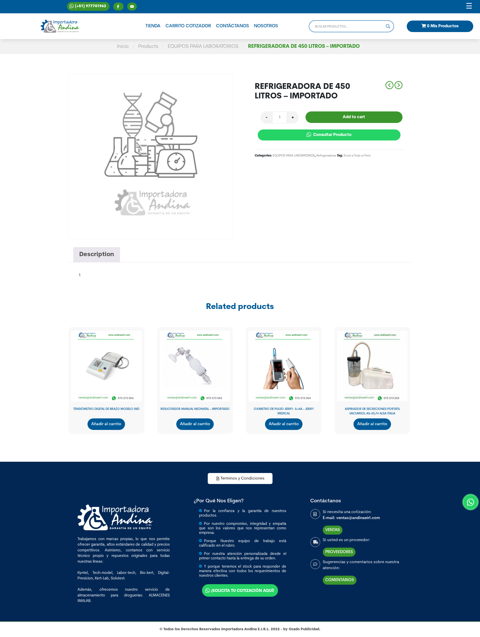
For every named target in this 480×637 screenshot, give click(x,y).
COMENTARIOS (339, 580)
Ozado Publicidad (304, 629)
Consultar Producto (332, 135)
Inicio (123, 46)
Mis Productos (442, 26)
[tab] (96, 254)
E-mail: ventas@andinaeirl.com (351, 518)
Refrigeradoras (326, 155)
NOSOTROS (266, 26)
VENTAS (332, 530)
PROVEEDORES (339, 552)
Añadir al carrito (106, 424)
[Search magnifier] (388, 26)
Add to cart (354, 117)
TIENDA (153, 26)
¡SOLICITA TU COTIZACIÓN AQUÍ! (242, 591)
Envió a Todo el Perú (357, 155)
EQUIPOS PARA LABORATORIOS (203, 46)
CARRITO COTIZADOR (188, 26)
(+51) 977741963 (90, 6)
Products (148, 46)
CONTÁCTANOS (232, 26)
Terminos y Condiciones (242, 478)
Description (96, 255)
